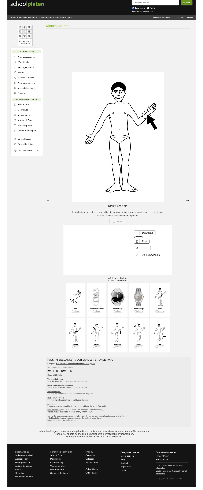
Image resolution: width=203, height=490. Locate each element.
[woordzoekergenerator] (25, 45)
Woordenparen (57, 469)
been (160, 344)
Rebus (18, 469)
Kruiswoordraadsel (24, 455)
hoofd (138, 344)
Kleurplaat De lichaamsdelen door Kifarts (72, 364)
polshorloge (118, 309)
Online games (92, 473)
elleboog (117, 344)
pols (70, 17)
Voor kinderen (92, 462)
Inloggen (156, 17)
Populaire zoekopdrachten (142, 11)
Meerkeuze (55, 459)
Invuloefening (56, 462)
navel (75, 344)
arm (67, 367)
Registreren (166, 17)
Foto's (152, 8)
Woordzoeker (21, 459)
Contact (176, 17)
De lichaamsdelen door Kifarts (51, 17)
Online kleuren (92, 469)
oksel (96, 344)
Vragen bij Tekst (57, 466)
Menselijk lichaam (26, 17)
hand (71, 367)
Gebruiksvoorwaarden (166, 452)
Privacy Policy (162, 456)
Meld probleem (187, 17)
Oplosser (89, 459)
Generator (90, 455)
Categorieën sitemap (130, 452)
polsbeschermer (97, 309)
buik (160, 309)
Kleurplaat (20, 473)
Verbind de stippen (24, 466)
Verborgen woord (23, 462)
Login (123, 470)
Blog (123, 459)
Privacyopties (162, 459)
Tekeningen (139, 8)
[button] (148, 255)
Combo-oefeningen (59, 473)
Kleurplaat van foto (24, 476)
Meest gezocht (127, 456)
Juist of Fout (56, 455)
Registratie (126, 466)
